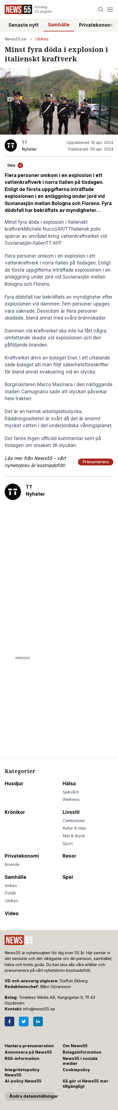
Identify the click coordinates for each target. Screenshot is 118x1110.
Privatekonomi (96, 25)
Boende (12, 864)
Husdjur (14, 783)
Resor (69, 856)
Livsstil (71, 812)
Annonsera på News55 (28, 1052)
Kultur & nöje (74, 828)
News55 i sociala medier (80, 1061)
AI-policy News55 (23, 1081)
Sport (68, 843)
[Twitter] (24, 1021)
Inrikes (11, 885)
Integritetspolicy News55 (22, 1072)
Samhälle (59, 25)
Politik (10, 893)
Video (12, 913)
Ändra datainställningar (32, 1096)
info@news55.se (39, 1009)
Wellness (71, 799)
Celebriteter (74, 820)
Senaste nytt (24, 25)
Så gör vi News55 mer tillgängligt (85, 1084)
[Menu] (109, 9)
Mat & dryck (74, 835)
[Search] (100, 9)
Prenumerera (96, 461)
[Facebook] (9, 1021)
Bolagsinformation (82, 1052)
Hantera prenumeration (29, 1045)
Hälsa (69, 783)
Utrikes (42, 39)
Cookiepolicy (76, 1069)
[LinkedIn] (38, 1021)
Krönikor (15, 812)
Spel (68, 877)
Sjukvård (70, 792)
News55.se (15, 39)
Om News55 (75, 1045)
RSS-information (22, 1058)
